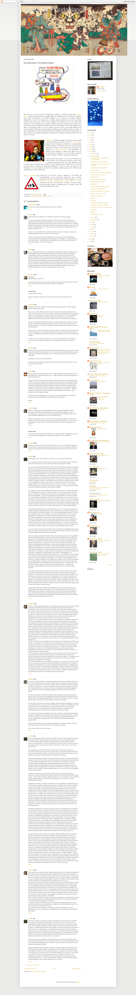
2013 (90, 142)
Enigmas (92, 198)
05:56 (29, 864)
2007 (90, 239)
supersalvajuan (32, 204)
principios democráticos (61, 149)
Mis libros (92, 287)
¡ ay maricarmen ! (95, 380)
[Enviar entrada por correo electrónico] (44, 194)
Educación (32, 196)
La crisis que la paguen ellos (98, 188)
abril (92, 229)
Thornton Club (93, 525)
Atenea (30, 371)
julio (92, 222)
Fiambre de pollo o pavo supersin (98, 375)
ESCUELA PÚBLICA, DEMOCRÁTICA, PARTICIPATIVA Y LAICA (60, 181)
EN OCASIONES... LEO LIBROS (98, 421)
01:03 (29, 366)
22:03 (29, 437)
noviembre (94, 156)
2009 (90, 149)
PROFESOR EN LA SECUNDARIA (99, 408)
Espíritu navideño (102, 428)
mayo (92, 227)
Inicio (54, 968)
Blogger (78, 982)
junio (92, 224)
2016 (90, 140)
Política (40, 196)
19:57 (29, 209)
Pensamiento (101, 409)
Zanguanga (93, 486)
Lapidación (93, 210)
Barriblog (92, 212)
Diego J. (30, 214)
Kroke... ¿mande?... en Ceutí (98, 193)
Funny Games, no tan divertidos (99, 168)
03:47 (29, 402)
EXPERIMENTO (102, 381)
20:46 (29, 598)
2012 (90, 144)
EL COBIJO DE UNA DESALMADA (99, 440)
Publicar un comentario (32, 965)
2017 (90, 137)
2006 (90, 241)
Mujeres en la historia (96, 300)
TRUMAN (100, 514)
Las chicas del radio (102, 302)
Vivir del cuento (94, 480)
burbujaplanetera (94, 467)
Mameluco (49, 140)
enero (92, 236)
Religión (44, 196)
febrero (93, 234)
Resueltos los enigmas (96, 196)
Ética (36, 196)
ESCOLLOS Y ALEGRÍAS (104, 442)
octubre (93, 217)
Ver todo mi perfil (101, 91)
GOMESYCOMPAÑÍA (95, 274)
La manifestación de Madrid (97, 179)
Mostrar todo (109, 564)
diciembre (93, 153)
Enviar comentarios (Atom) (38, 971)
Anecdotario (93, 184)
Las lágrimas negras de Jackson (99, 203)
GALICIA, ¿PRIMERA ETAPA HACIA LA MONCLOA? (103, 398)
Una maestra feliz (94, 512)
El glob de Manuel (94, 499)
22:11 (29, 269)
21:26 (29, 674)
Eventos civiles (94, 177)
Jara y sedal (92, 481)
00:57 (29, 342)
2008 (90, 151)
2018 (90, 135)
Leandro (30, 456)
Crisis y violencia (95, 170)
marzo (92, 231)
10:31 (29, 426)
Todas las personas (30, 175)
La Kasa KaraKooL (95, 493)
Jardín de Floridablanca (55, 9)
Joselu (30, 249)
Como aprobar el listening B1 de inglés (99, 495)
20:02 (29, 913)
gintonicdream (94, 313)
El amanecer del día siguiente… (97, 343)
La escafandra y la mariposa (98, 175)
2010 (90, 147)
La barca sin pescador (103, 288)
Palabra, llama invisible (96, 539)
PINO (99, 527)
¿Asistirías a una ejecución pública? (100, 186)
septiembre (94, 219)
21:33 (29, 244)
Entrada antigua (76, 968)
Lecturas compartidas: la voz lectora (100, 191)
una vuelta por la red (95, 361)
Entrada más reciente (30, 968)
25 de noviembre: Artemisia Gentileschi (101, 172)
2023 (90, 133)
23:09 (29, 286)
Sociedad (49, 196)
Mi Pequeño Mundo (95, 342)
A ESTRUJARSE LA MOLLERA (97, 423)
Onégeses (93, 200)
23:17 (29, 299)
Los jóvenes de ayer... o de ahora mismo (101, 207)
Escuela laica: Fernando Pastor (98, 161)
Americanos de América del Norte (99, 205)
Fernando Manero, (76, 142)
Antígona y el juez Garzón (97, 182)
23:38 (29, 451)
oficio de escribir (94, 347)
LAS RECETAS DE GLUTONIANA (99, 374)
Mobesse (30, 348)
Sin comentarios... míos (96, 214)
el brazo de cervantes (96, 552)
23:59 (29, 730)
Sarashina (31, 304)
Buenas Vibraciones (95, 427)
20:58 (29, 961)
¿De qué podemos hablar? (97, 453)
